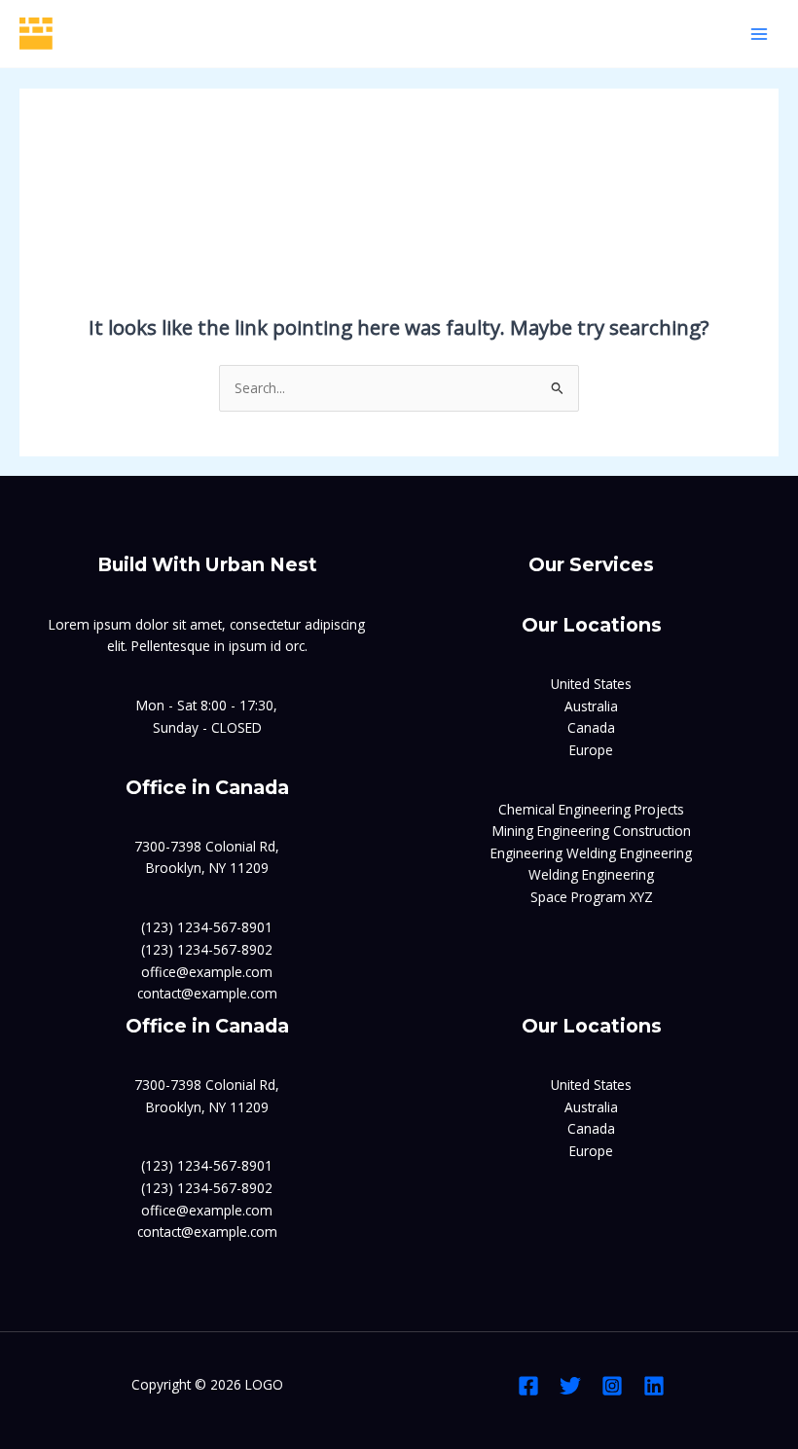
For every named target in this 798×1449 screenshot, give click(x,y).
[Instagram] (612, 1385)
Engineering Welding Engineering (591, 853)
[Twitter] (570, 1385)
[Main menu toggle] (760, 34)
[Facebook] (528, 1385)
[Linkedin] (654, 1385)
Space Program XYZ (591, 897)
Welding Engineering (591, 874)
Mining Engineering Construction (591, 830)
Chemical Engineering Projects (591, 809)
